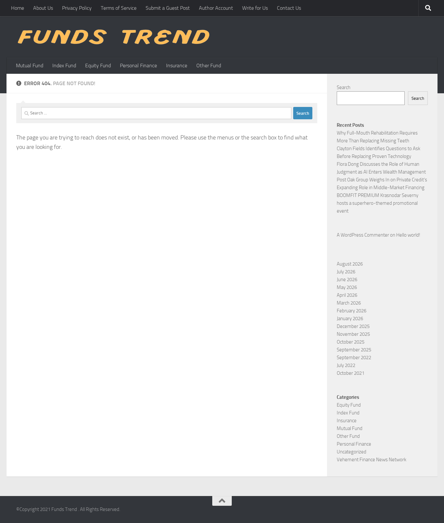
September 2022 (354, 357)
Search (343, 87)
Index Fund (64, 65)
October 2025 (350, 342)
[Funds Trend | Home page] (112, 37)
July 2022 (346, 365)
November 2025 (353, 334)
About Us (43, 8)
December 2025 (353, 326)
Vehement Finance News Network (371, 460)
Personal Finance (138, 65)
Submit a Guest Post (168, 8)
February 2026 (351, 311)
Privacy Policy (77, 8)
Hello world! (408, 235)
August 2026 (350, 264)
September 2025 (354, 350)
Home (17, 8)
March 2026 (349, 303)
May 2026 (347, 287)
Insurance (176, 65)
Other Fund (208, 65)
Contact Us (289, 8)
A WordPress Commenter (363, 235)
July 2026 (346, 272)
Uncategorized (351, 452)
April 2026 (347, 295)
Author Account (216, 8)
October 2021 (350, 373)
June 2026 (347, 279)
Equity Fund (98, 65)
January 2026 (350, 318)
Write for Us (255, 8)
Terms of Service (119, 8)
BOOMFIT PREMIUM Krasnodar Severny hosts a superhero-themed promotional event (377, 203)
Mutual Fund (29, 65)
